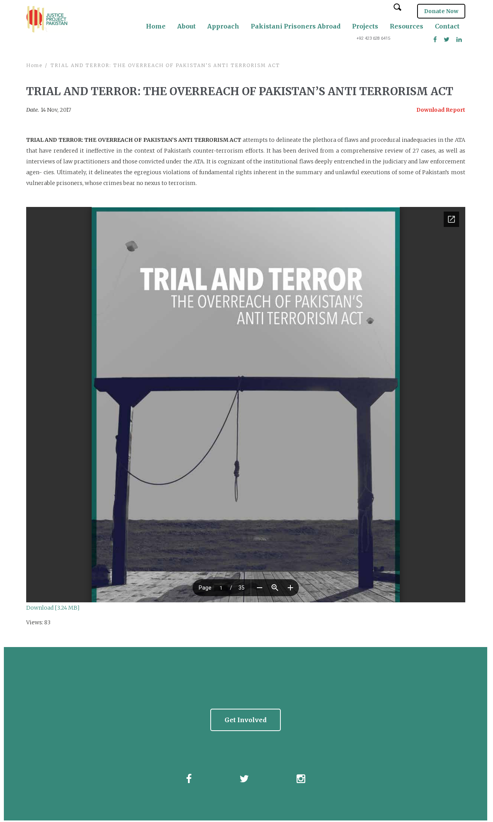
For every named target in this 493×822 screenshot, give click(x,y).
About (186, 26)
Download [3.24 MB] (52, 607)
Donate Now (441, 11)
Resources (406, 26)
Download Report (440, 109)
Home (156, 26)
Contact (447, 26)
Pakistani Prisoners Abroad (295, 26)
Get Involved (246, 720)
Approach (223, 26)
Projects (365, 26)
